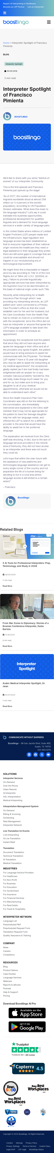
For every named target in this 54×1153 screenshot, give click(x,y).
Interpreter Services (13, 778)
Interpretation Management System (21, 806)
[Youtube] (48, 754)
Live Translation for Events (16, 830)
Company (9, 943)
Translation (8, 848)
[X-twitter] (41, 754)
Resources (10, 962)
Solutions (10, 774)
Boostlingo (23, 497)
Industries (10, 868)
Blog (6, 54)
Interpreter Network (17, 917)
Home (6, 42)
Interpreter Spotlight (14, 64)
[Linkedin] (29, 754)
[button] (4, 12)
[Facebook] (35, 754)
